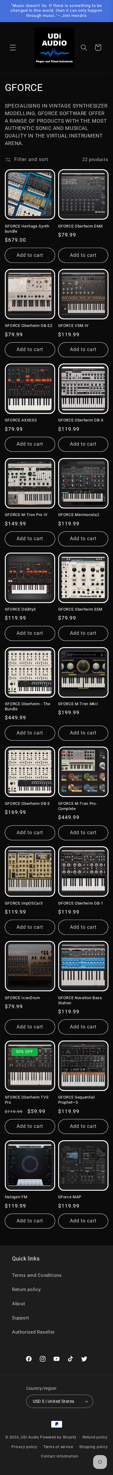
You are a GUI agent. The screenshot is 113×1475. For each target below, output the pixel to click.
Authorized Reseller (33, 1332)
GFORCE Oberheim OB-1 (80, 903)
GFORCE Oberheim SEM (80, 609)
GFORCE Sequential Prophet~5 (76, 1100)
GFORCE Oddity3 (20, 609)
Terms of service (58, 1447)
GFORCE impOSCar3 (24, 903)
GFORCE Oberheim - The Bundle (28, 706)
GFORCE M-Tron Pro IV (26, 514)
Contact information (59, 1456)
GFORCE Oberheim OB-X (81, 420)
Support (20, 1318)
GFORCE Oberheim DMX (80, 226)
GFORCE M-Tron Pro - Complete (78, 806)
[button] (13, 47)
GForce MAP (70, 1197)
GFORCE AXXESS (21, 420)
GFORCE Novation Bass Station (80, 1000)
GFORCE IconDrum (22, 998)
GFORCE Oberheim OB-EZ (29, 325)
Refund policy (95, 1437)
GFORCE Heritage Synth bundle (27, 229)
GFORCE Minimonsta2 (78, 514)
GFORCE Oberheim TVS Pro (27, 1100)
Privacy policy (24, 1447)
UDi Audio (30, 1437)
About (18, 1303)
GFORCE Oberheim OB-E (27, 803)
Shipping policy (93, 1447)
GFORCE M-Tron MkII (78, 704)
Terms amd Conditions (37, 1275)
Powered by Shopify (58, 1437)
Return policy (26, 1289)
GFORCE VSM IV (73, 325)
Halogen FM (16, 1197)
